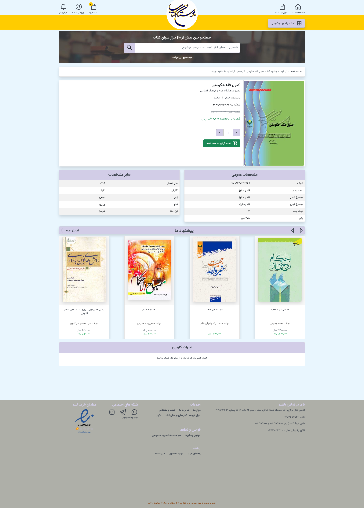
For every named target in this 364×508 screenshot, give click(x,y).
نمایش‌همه (72, 230)
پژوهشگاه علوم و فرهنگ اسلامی (217, 91)
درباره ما (197, 410)
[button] (301, 232)
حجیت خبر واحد (214, 310)
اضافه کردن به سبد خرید (219, 143)
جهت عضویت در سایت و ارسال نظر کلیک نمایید (182, 358)
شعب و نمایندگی (166, 410)
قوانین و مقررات (193, 435)
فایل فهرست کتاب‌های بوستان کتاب (183, 415)
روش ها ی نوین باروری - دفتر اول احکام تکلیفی (84, 312)
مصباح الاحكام (149, 310)
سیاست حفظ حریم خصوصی (166, 435)
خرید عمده (160, 454)
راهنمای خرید (194, 454)
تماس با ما (184, 410)
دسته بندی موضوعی (283, 23)
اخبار (159, 415)
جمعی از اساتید (222, 98)
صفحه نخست (295, 71)
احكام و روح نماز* (280, 310)
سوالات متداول (176, 454)
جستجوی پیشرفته (182, 57)
